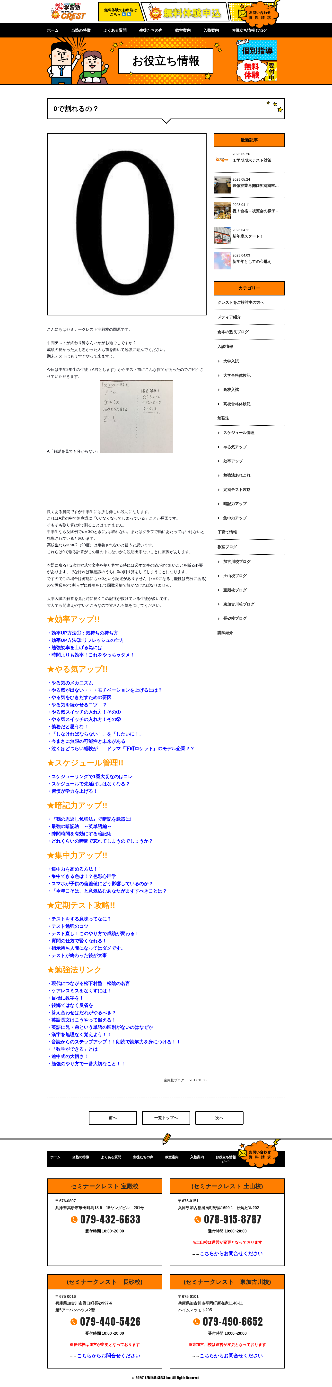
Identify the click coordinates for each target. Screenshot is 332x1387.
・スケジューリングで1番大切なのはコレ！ (92, 776)
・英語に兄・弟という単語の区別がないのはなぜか (100, 1027)
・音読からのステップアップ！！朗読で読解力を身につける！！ (114, 1041)
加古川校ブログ (237, 562)
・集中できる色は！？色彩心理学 (81, 876)
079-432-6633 (110, 1219)
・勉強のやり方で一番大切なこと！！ (86, 1063)
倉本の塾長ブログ (233, 332)
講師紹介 (225, 633)
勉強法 (223, 418)
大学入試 (231, 361)
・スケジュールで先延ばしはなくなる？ (88, 783)
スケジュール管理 (238, 433)
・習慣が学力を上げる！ (72, 791)
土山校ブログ (235, 576)
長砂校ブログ (235, 618)
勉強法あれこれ (237, 475)
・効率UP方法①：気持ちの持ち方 (82, 632)
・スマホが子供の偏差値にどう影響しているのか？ (100, 883)
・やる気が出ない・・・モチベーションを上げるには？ (104, 690)
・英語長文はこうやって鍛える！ (81, 1019)
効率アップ (233, 461)
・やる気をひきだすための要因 (79, 697)
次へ (219, 1118)
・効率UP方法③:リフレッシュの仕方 (85, 640)
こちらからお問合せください (231, 1253)
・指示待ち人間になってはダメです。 (86, 948)
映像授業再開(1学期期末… (256, 186)
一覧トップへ (166, 1118)
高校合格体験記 (237, 404)
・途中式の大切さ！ (67, 1056)
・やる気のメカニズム (70, 682)
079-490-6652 (233, 1321)
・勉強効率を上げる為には (74, 647)
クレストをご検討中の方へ (241, 302)
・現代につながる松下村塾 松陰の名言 (88, 983)
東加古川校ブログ (238, 604)
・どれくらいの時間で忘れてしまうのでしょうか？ (100, 841)
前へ (113, 1118)
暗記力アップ (235, 504)
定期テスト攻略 (237, 489)
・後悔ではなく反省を (70, 1005)
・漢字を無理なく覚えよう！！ (79, 1034)
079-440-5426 (110, 1321)
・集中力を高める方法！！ (74, 869)
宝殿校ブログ (174, 1080)
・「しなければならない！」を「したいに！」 (95, 733)
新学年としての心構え (252, 261)
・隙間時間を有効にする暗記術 (79, 833)
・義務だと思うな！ (67, 726)
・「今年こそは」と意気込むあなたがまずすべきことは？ (107, 890)
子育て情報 (227, 532)
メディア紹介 (229, 317)
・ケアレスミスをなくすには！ (79, 990)
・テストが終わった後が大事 (77, 955)
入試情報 (225, 346)
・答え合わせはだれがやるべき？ (81, 1012)
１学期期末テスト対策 (252, 160)
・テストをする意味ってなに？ (79, 918)
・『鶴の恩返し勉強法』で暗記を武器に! (89, 819)
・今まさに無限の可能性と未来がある (86, 741)
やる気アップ (235, 447)
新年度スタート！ (248, 236)
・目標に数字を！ (65, 998)
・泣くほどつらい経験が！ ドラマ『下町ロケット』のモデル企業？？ (121, 748)
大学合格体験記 (237, 375)
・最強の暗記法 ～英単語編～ (79, 826)
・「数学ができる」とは (72, 1049)
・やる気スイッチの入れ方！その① (84, 712)
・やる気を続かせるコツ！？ (77, 704)
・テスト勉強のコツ (67, 926)
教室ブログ (227, 547)
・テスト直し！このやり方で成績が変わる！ (93, 933)
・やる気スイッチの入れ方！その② (84, 719)
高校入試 (231, 389)
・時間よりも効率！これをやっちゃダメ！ (91, 654)
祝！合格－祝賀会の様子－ (256, 211)
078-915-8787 (233, 1219)
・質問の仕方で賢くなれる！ (77, 940)
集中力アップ (235, 518)
